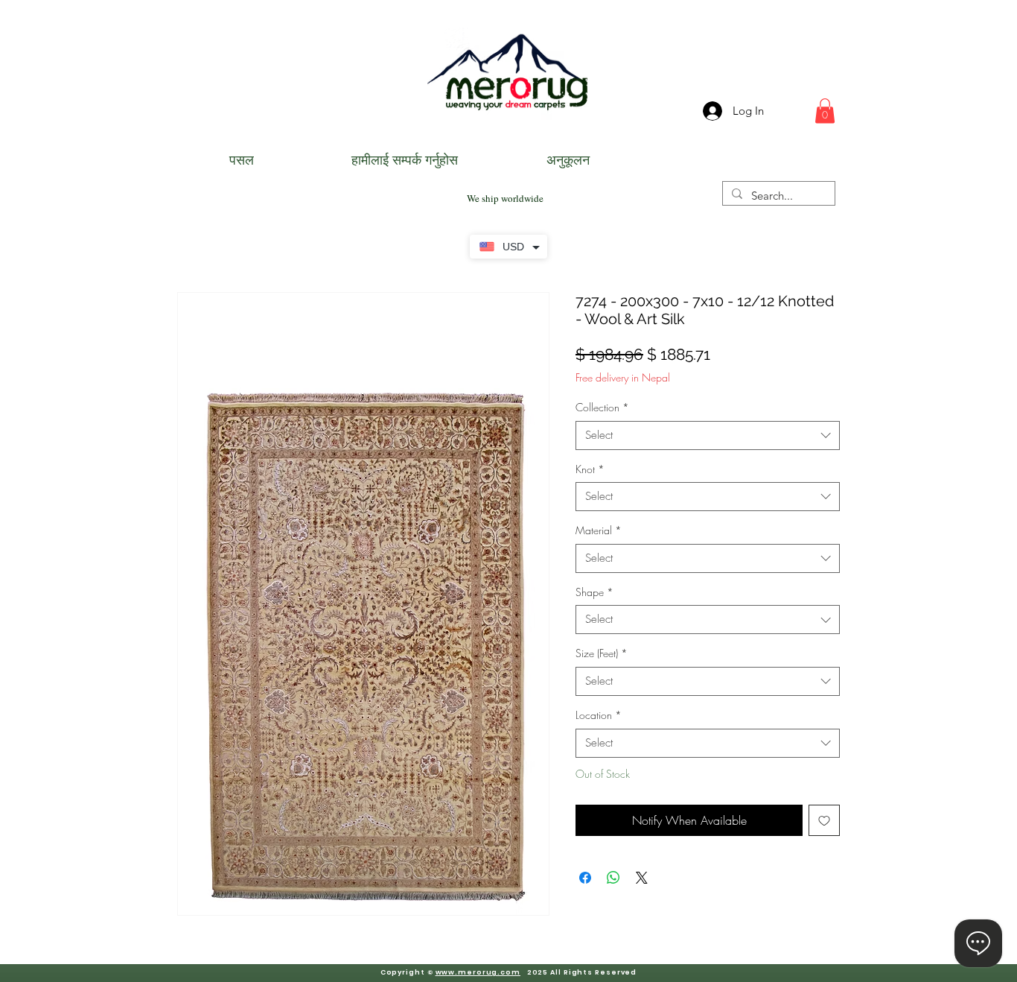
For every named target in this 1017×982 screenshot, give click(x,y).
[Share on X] (642, 878)
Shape (594, 592)
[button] (824, 110)
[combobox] (708, 435)
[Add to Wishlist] (824, 820)
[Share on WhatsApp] (613, 878)
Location (599, 715)
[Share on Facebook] (585, 878)
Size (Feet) (602, 653)
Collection (602, 407)
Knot (590, 469)
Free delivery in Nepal (623, 377)
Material (599, 530)
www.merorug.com (478, 972)
